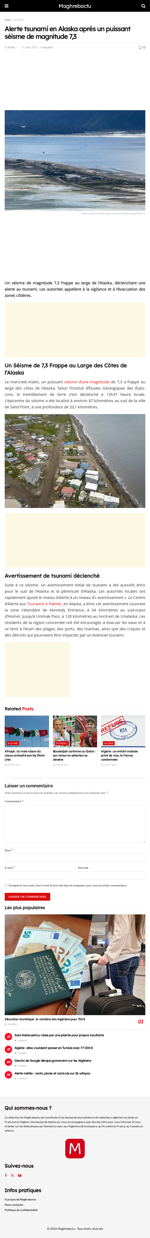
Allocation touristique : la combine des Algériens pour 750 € (45, 1019)
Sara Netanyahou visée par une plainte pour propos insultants (59, 1035)
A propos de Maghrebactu (20, 1199)
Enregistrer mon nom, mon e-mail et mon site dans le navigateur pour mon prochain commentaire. (68, 885)
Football (62, 743)
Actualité (18, 19)
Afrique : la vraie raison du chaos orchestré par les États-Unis (25, 755)
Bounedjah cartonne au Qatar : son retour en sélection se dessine (74, 755)
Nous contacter (14, 1204)
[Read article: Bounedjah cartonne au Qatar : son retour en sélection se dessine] (75, 731)
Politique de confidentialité (21, 1210)
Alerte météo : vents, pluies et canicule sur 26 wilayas (52, 1073)
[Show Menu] (6, 6)
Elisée (11, 47)
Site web (83, 867)
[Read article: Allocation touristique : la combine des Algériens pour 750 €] (75, 964)
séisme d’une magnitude (86, 381)
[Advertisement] (75, 81)
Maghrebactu (75, 6)
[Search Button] (143, 6)
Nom (9, 850)
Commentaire (14, 801)
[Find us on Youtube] (19, 1175)
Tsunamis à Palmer (44, 603)
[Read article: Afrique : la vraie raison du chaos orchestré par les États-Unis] (27, 731)
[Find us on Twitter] (12, 1175)
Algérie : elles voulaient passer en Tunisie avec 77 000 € (53, 1048)
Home (8, 19)
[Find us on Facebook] (6, 1175)
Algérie (108, 743)
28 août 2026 (13, 765)
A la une (13, 743)
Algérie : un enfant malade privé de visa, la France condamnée (119, 755)
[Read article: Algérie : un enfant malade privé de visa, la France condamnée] (123, 731)
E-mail (10, 868)
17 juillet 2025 (29, 47)
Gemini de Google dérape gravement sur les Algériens (52, 1060)
